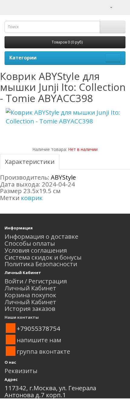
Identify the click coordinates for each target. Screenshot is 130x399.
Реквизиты (21, 370)
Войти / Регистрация (36, 281)
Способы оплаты (30, 243)
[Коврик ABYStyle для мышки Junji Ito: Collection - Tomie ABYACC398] (65, 117)
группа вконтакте (43, 351)
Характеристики (29, 161)
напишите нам (39, 340)
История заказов (30, 308)
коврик (32, 197)
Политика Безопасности (41, 264)
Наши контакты (22, 317)
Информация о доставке (41, 236)
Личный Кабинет (30, 288)
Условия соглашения (36, 250)
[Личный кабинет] (107, 6)
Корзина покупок (30, 295)
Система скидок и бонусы (43, 257)
